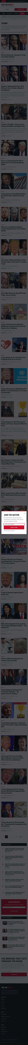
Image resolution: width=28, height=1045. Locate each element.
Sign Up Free (14, 527)
